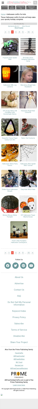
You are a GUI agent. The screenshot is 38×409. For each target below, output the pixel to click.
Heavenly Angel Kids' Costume (28, 111)
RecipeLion (19, 365)
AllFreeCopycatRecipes (19, 368)
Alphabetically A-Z (13, 26)
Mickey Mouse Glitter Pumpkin (10, 216)
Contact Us (19, 289)
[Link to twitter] (15, 265)
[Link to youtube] (31, 265)
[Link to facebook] (8, 265)
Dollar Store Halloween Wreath (10, 190)
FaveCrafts (19, 353)
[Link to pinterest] (23, 265)
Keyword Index (19, 311)
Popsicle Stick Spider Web (10, 58)
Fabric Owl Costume (28, 138)
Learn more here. (19, 385)
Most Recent (26, 26)
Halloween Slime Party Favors (10, 164)
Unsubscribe (19, 336)
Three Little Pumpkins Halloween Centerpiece (19, 241)
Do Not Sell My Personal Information (19, 303)
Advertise (19, 283)
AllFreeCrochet (19, 356)
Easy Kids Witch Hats (28, 189)
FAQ (19, 296)
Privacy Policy (19, 317)
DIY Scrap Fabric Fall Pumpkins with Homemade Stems (10, 112)
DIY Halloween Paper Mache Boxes (28, 216)
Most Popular (19, 28)
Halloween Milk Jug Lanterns (9, 86)
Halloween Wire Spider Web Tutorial (28, 164)
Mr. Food (19, 362)
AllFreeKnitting (19, 359)
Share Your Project (19, 342)
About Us (19, 277)
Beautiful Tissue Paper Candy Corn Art (10, 139)
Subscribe (19, 323)
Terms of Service (19, 330)
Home (3, 14)
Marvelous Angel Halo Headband (28, 86)
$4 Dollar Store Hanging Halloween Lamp (28, 59)
